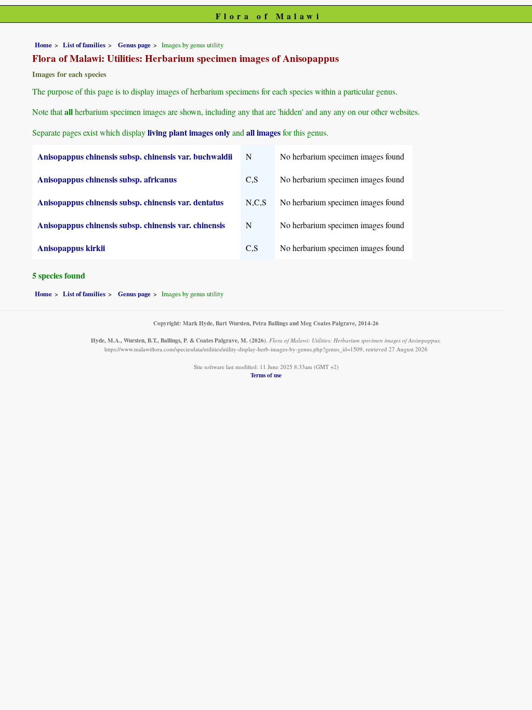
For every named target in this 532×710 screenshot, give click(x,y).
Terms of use (266, 375)
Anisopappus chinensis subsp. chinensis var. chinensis (131, 225)
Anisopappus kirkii (71, 248)
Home (43, 44)
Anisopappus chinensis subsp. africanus (107, 179)
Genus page (134, 44)
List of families (84, 44)
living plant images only (189, 132)
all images (263, 132)
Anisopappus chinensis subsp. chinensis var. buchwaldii (134, 156)
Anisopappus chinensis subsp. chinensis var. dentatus (130, 202)
